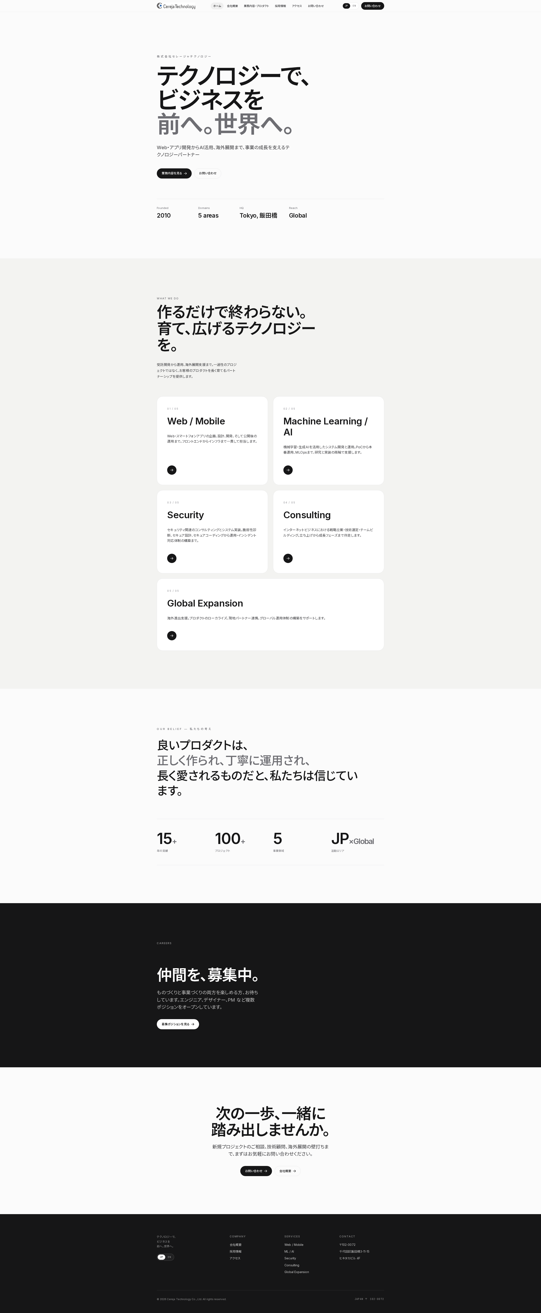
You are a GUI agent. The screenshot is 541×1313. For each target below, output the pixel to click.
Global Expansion (296, 1272)
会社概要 (232, 6)
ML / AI (289, 1251)
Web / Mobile (293, 1244)
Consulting (291, 1265)
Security (290, 1258)
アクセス (297, 6)
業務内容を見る (172, 173)
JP (346, 5)
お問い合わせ (316, 6)
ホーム (217, 6)
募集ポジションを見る (175, 1024)
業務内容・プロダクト (256, 6)
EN (354, 5)
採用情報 (280, 6)
